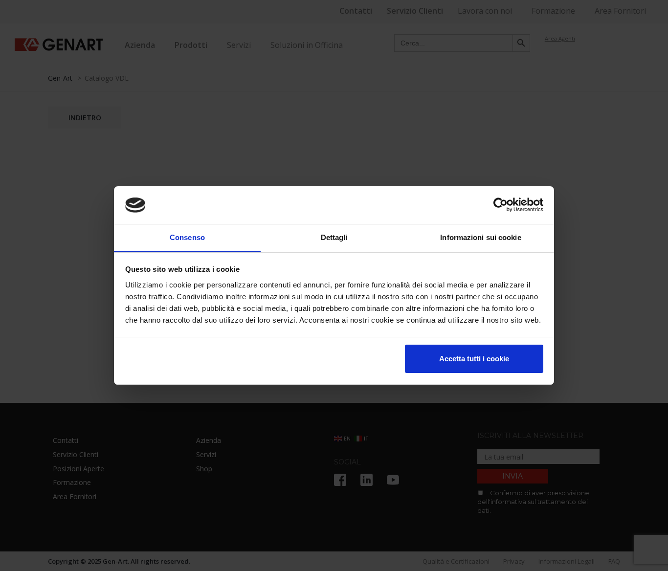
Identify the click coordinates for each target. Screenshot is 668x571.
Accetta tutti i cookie (474, 358)
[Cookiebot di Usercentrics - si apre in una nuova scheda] (500, 205)
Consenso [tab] (187, 237)
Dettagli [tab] (334, 237)
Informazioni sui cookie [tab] (480, 237)
